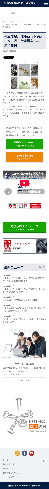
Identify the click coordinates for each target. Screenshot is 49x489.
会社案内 (6, 460)
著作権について (9, 468)
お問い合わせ (8, 464)
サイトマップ (8, 477)
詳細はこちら (24, 380)
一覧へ (40, 267)
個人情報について (10, 472)
